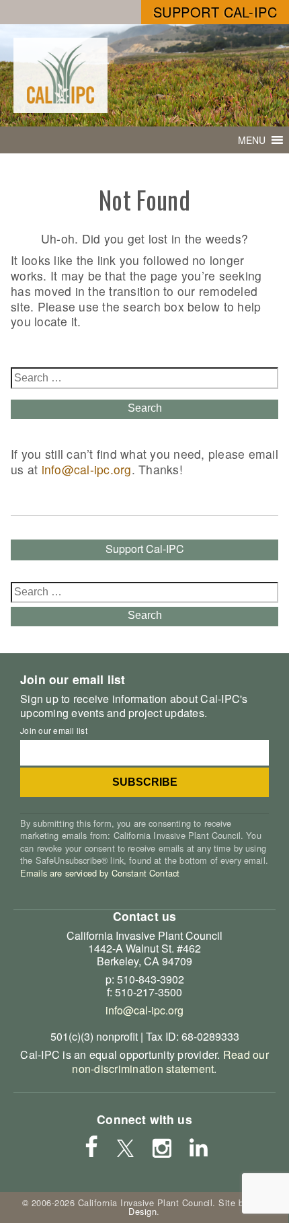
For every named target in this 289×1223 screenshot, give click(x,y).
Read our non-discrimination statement (170, 1061)
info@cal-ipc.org (87, 469)
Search (145, 408)
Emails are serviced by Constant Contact (99, 872)
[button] (251, 139)
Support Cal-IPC (215, 12)
